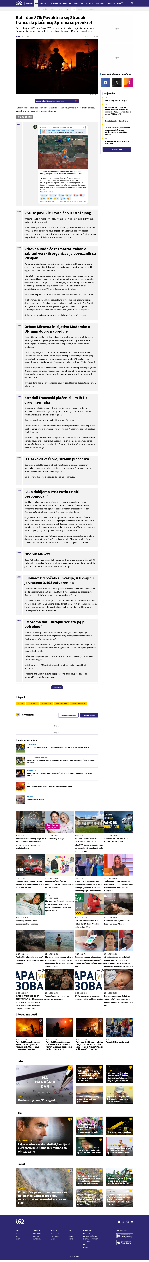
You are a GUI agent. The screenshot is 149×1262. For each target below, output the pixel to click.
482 (23, 745)
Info (17, 1230)
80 (23, 758)
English (71, 1236)
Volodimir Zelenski (78, 703)
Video (71, 1230)
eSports (54, 1230)
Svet (18, 37)
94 (23, 797)
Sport (18, 1233)
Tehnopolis (55, 1233)
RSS (84, 1245)
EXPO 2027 (81, 1122)
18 (18, 715)
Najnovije (29, 3)
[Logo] (19, 3)
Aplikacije (87, 1242)
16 (100, 1020)
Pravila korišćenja (90, 1236)
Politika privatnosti (90, 1239)
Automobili (55, 1236)
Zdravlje (36, 1230)
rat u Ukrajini (32, 703)
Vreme (71, 1239)
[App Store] (124, 1242)
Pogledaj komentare (68, 715)
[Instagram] (128, 82)
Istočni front (47, 703)
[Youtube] (132, 1222)
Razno (20, 1097)
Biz (17, 1236)
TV (69, 1233)
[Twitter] (117, 82)
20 (23, 784)
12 (40, 1020)
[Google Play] (124, 1236)
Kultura (36, 1236)
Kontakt (86, 1247)
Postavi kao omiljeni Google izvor (50, 101)
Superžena (37, 1239)
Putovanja (37, 1233)
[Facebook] (105, 82)
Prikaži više (57, 687)
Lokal (53, 1239)
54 (23, 771)
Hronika (111, 1070)
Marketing (87, 1230)
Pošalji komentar (89, 715)
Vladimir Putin (62, 703)
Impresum (86, 1233)
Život (18, 1239)
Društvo (30, 796)
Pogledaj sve (117, 149)
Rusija (21, 703)
